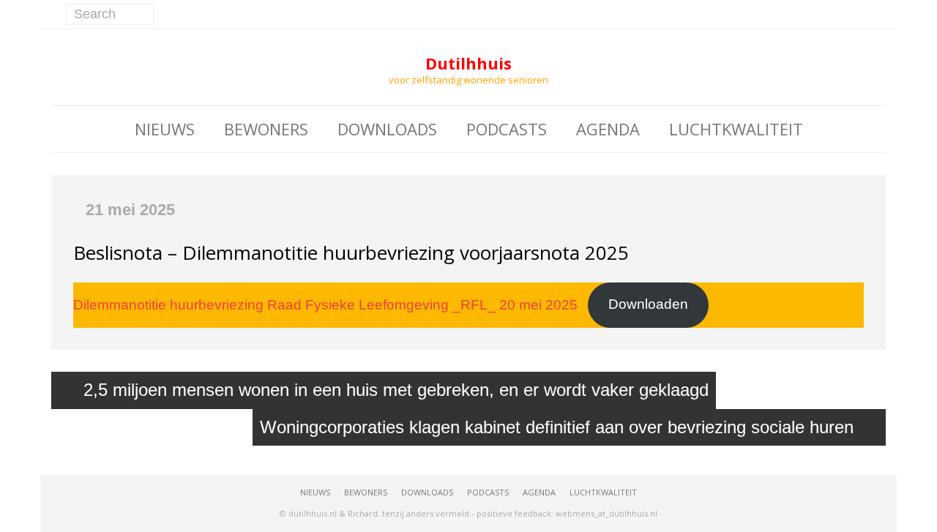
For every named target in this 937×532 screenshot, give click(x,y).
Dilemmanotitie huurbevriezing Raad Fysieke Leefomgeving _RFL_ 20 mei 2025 (325, 304)
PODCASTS (506, 129)
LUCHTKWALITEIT (736, 129)
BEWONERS (266, 129)
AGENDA (608, 129)
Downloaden (648, 304)
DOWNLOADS (387, 129)
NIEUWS (165, 129)
